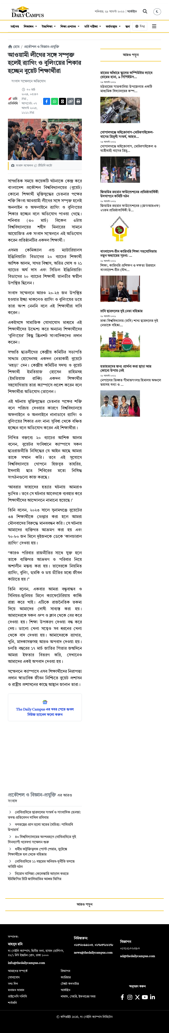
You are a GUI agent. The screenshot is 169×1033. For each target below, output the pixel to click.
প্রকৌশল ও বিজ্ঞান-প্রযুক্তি (41, 47)
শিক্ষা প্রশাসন (69, 26)
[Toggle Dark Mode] (157, 11)
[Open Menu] (154, 26)
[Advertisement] (45, 756)
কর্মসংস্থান (112, 26)
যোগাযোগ (14, 977)
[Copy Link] (70, 101)
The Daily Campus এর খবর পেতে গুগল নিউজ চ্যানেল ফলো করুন (45, 712)
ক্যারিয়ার (66, 977)
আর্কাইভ (132, 11)
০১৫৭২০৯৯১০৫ (83, 945)
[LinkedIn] (152, 998)
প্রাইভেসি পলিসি (17, 996)
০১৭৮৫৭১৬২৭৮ (104, 945)
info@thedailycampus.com (26, 963)
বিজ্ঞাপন (65, 971)
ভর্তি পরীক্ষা (91, 26)
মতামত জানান (16, 990)
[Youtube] (144, 998)
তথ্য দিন (13, 983)
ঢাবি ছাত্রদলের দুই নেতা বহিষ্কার (121, 311)
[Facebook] (46, 101)
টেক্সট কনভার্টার (70, 983)
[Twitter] (62, 101)
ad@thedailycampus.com (137, 956)
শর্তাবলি (12, 1002)
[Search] (145, 11)
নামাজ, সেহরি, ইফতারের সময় (78, 996)
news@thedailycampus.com (93, 952)
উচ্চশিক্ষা (47, 26)
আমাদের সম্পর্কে (18, 971)
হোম (15, 47)
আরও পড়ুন (131, 55)
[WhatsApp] (54, 101)
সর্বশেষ (15, 26)
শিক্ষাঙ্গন (29, 26)
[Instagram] (129, 998)
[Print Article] (78, 101)
